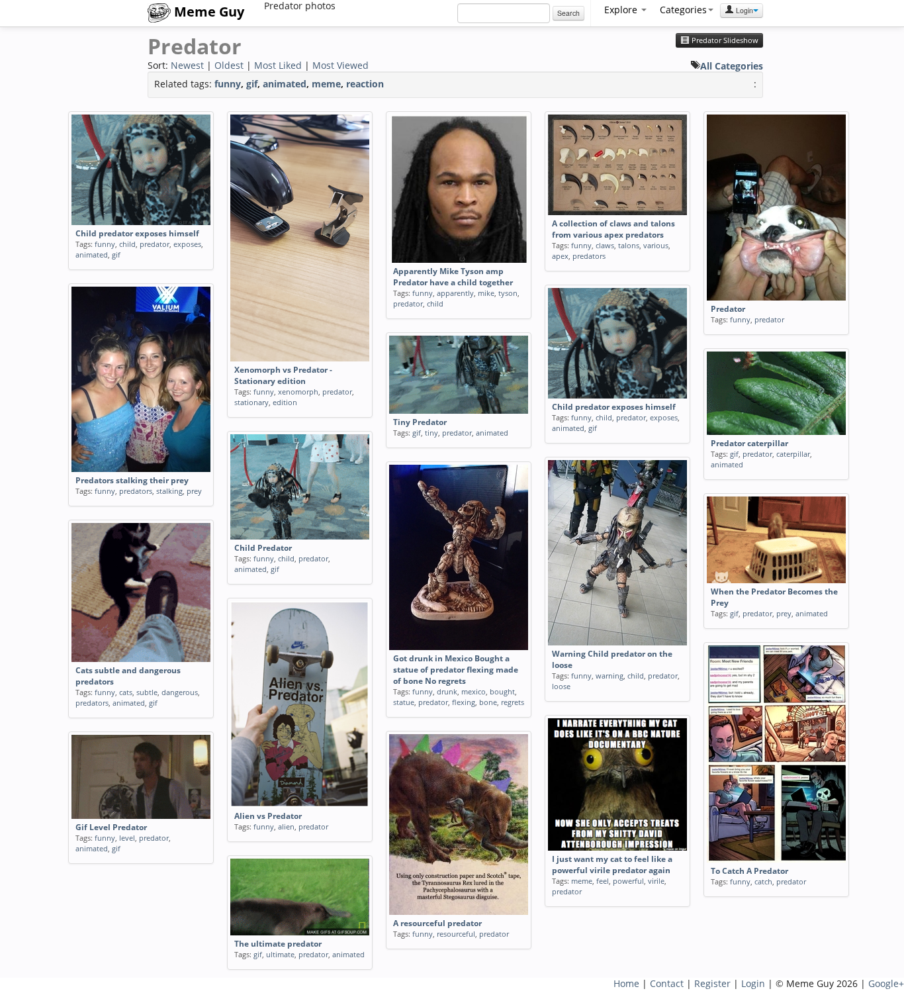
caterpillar (793, 454)
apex (560, 256)
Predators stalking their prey (132, 480)
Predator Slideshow (724, 40)
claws (605, 245)
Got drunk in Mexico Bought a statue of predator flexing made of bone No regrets (455, 669)
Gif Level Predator (111, 827)
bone (488, 702)
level (127, 838)
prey (194, 491)
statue (403, 702)
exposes (187, 244)
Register (712, 983)
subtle (147, 692)
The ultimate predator (278, 944)
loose (561, 686)
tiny (431, 433)
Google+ (886, 983)
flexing (463, 702)
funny (227, 83)
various (655, 245)
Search (568, 13)
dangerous (179, 692)
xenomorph (298, 392)
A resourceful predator (437, 923)
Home (626, 983)
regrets (512, 702)
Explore (622, 9)
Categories (683, 9)
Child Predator (263, 548)
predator (154, 244)
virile (656, 881)
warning (609, 676)
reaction (365, 83)
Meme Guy (207, 12)
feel (602, 881)
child (127, 244)
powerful (628, 881)
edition (285, 402)
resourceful (456, 934)
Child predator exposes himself (137, 233)
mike (486, 293)
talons (628, 245)
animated (284, 83)
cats (125, 692)
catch (763, 881)
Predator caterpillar (749, 443)
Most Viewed (340, 65)
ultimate (280, 954)
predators (589, 256)
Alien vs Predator (268, 816)
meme (326, 83)
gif (251, 83)
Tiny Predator (420, 422)
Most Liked (278, 65)
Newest (187, 65)
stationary (251, 402)
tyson (508, 293)
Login (743, 10)
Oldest (229, 65)
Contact (667, 983)
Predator (728, 309)
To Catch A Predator (749, 871)
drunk (447, 691)
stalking (169, 491)
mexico (473, 691)
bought (502, 691)
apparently (455, 293)
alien (286, 826)
